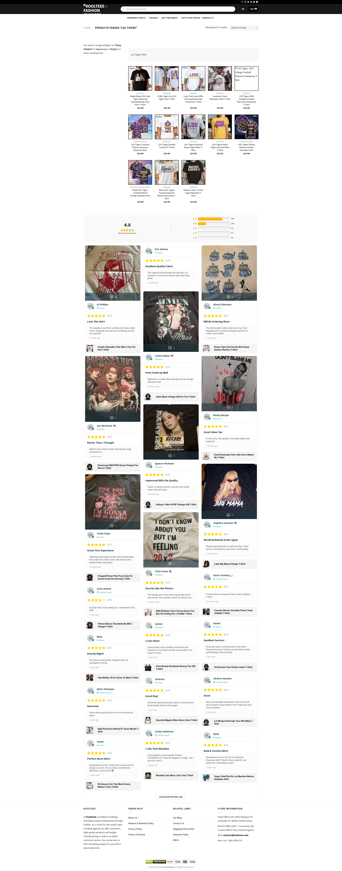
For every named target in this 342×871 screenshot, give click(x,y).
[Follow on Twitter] (248, 2)
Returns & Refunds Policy (141, 823)
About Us (132, 817)
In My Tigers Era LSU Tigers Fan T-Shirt (166, 97)
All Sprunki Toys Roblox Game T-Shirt (233, 667)
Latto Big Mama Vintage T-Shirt (229, 564)
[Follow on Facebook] (242, 2)
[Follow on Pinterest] (254, 2)
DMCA (176, 840)
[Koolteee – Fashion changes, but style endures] (96, 9)
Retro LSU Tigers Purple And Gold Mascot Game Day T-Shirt (166, 194)
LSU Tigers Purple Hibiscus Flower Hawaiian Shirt (246, 147)
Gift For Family (170, 17)
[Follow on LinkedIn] (257, 2)
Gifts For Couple (190, 17)
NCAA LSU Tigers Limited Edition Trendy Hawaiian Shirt (140, 193)
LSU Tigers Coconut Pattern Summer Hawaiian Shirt (140, 147)
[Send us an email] (251, 2)
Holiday (153, 17)
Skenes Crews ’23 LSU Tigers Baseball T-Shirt (193, 193)
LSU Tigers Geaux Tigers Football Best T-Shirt (220, 147)
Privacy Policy (135, 828)
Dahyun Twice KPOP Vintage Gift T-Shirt (176, 504)
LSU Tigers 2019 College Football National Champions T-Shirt (246, 100)
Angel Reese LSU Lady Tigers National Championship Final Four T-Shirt (140, 100)
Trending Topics (136, 17)
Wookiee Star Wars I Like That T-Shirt (174, 775)
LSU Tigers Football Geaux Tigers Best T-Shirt (193, 147)
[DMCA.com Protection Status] (156, 862)
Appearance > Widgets (107, 49)
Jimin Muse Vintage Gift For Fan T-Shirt (175, 397)
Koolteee (91, 816)
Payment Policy (181, 834)
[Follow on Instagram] (245, 2)
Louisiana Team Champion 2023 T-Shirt (220, 97)
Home (87, 28)
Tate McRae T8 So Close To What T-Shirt (118, 678)
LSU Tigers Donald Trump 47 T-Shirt (166, 146)
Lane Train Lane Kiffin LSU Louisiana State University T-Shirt (193, 99)
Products (207, 17)
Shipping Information (183, 828)
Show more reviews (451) (171, 797)
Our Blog (177, 817)
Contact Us (178, 823)
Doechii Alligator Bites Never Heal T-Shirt (176, 720)
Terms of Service (136, 834)
